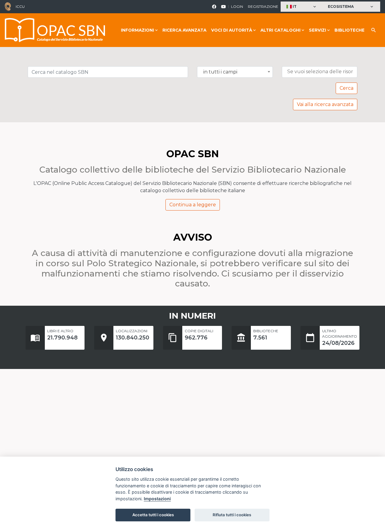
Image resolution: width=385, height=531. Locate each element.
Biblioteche (349, 30)
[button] (302, 7)
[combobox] (235, 72)
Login (237, 6)
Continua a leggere (192, 205)
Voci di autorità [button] (231, 30)
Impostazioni (157, 498)
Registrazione (263, 6)
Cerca (346, 88)
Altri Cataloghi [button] (280, 30)
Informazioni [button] (137, 30)
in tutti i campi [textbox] (220, 72)
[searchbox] (321, 71)
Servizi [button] (317, 30)
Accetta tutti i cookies (153, 514)
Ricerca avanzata (184, 30)
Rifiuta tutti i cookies (232, 514)
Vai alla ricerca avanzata (325, 104)
